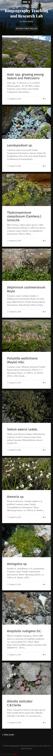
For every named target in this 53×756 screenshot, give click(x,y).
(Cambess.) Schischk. (24, 216)
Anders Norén (26, 749)
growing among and (25, 76)
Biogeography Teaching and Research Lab (26, 13)
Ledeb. (22, 429)
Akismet (15, 754)
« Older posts (8, 735)
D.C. (24, 631)
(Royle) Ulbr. (22, 360)
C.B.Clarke (19, 703)
